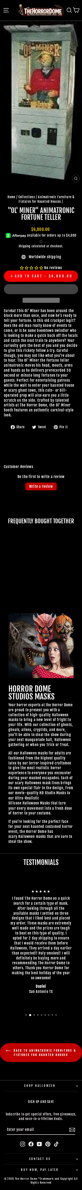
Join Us (65, 649)
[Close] (73, 531)
